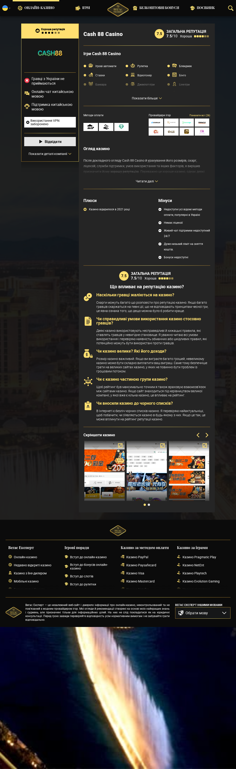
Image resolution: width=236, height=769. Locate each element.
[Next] (206, 435)
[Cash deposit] (106, 127)
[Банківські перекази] (90, 127)
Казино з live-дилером (30, 573)
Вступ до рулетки (83, 584)
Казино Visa (135, 573)
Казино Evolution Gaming (201, 581)
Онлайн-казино (39, 8)
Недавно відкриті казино (32, 565)
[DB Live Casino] (202, 132)
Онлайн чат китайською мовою (53, 93)
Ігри (86, 8)
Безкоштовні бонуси (159, 8)
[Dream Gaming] (187, 132)
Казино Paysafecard (141, 565)
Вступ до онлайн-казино (88, 557)
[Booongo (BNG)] (187, 123)
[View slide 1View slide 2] (146, 474)
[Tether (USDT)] (121, 127)
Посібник (206, 8)
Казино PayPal (137, 557)
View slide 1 (145, 505)
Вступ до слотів (81, 576)
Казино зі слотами (196, 589)
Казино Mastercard (140, 581)
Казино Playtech (195, 573)
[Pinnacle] (202, 123)
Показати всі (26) (199, 115)
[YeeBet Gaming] (171, 132)
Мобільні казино (26, 581)
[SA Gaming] (171, 123)
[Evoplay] (156, 123)
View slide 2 (149, 505)
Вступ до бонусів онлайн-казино (89, 566)
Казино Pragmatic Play (199, 557)
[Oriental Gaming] (156, 132)
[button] (202, 613)
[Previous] (198, 435)
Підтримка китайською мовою (52, 106)
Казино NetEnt (193, 565)
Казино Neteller (137, 589)
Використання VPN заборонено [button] (44, 122)
